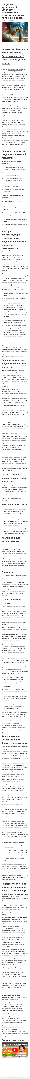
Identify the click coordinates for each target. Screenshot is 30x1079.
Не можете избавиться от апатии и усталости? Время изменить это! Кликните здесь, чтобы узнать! (15, 56)
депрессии (14, 496)
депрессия (9, 180)
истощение (6, 89)
